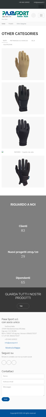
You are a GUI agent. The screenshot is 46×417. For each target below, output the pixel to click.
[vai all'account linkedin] (9, 362)
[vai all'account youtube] (14, 362)
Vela (33, 40)
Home (3, 24)
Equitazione (7, 44)
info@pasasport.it (11, 343)
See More (22, 80)
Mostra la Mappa (12, 348)
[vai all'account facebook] (4, 362)
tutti (5, 40)
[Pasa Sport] (16, 14)
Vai (21, 306)
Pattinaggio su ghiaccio (19, 40)
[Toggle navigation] (41, 15)
